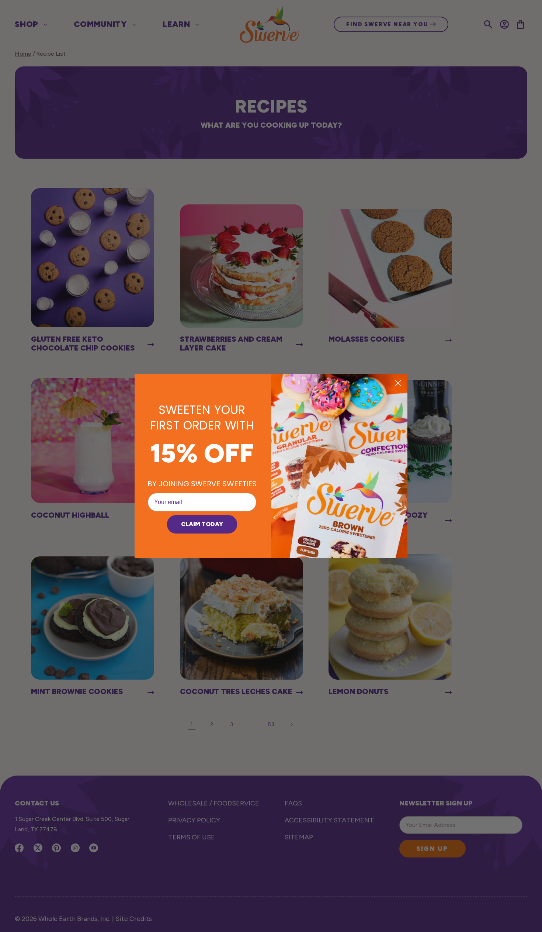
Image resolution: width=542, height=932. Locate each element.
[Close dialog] (398, 383)
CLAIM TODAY (202, 524)
